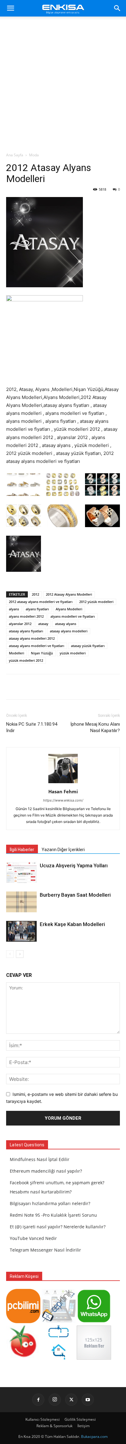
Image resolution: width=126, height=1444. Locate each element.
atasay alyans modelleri (68, 631)
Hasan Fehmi (63, 791)
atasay (43, 623)
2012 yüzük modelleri (96, 601)
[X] (71, 1400)
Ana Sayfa (14, 155)
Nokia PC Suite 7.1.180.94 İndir (31, 727)
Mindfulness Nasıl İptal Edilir (39, 1159)
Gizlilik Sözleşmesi (80, 1419)
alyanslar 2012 (20, 623)
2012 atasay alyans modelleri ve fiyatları (40, 601)
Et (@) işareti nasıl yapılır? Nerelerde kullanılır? (58, 1227)
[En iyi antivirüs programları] (23, 1321)
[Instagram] (55, 1400)
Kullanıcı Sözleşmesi (42, 1419)
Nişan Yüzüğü (42, 653)
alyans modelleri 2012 (26, 616)
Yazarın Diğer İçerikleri (63, 849)
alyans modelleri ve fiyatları (72, 616)
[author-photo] (63, 783)
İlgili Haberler (22, 849)
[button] (10, 8)
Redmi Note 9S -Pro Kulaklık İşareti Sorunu (53, 1215)
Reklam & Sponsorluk (54, 1425)
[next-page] (20, 954)
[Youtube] (88, 1400)
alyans (14, 609)
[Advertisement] (63, 86)
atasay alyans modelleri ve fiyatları (36, 645)
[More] (75, 687)
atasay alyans (65, 623)
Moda (34, 155)
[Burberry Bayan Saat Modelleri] (21, 902)
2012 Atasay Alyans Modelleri (69, 594)
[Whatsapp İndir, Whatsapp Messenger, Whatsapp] (94, 1321)
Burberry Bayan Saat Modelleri (75, 895)
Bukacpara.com (94, 1436)
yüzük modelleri (73, 653)
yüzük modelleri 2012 (26, 660)
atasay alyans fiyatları (26, 631)
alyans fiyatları (37, 609)
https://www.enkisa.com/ (63, 800)
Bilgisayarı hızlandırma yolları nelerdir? (50, 1203)
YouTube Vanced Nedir (33, 1238)
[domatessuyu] (23, 1358)
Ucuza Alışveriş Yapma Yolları (74, 865)
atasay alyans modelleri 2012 (32, 638)
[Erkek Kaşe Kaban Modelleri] (21, 931)
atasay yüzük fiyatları (88, 645)
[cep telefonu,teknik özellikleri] (59, 1321)
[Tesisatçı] (59, 1358)
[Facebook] (38, 1400)
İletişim (83, 1425)
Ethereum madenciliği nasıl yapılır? (46, 1171)
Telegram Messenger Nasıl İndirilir (45, 1250)
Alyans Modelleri (69, 609)
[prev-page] (10, 954)
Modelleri (16, 653)
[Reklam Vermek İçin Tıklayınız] (94, 1358)
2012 (35, 594)
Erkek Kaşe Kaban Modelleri (72, 924)
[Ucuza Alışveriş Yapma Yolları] (21, 872)
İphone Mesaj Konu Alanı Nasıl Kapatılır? (95, 727)
